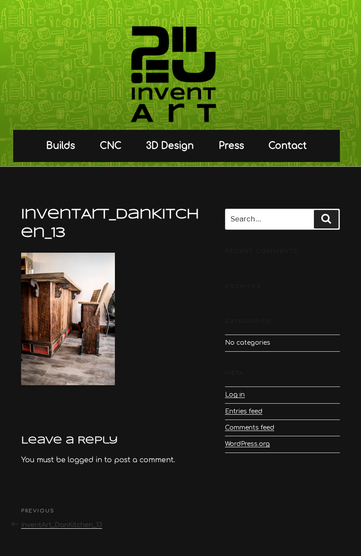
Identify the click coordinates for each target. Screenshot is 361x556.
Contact (288, 145)
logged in (85, 460)
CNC (111, 145)
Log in (235, 394)
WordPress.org (247, 444)
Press (231, 145)
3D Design (170, 145)
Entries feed (243, 411)
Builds (60, 145)
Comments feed (249, 427)
